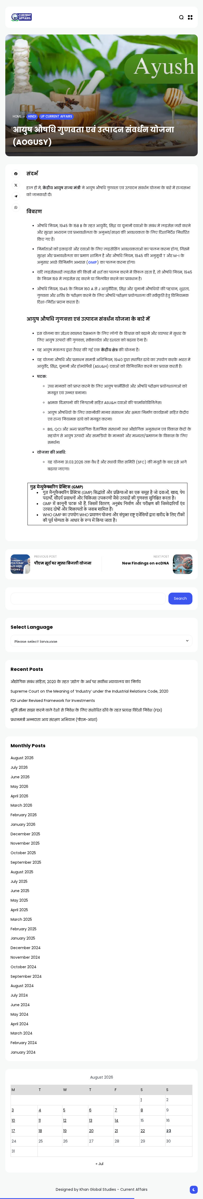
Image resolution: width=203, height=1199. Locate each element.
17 (13, 1130)
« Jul (99, 1163)
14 (116, 1120)
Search (180, 598)
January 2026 (23, 824)
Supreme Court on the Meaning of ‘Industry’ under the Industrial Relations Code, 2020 (89, 691)
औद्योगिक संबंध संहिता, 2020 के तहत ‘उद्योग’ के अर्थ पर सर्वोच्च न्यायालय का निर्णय (76, 681)
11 (40, 1120)
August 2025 (22, 872)
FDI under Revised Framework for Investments (53, 700)
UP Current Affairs (56, 116)
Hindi (32, 116)
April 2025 (19, 910)
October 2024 (23, 967)
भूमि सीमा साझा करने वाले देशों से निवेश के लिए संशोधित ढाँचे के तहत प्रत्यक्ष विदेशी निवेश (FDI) (86, 710)
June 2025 (20, 890)
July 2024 (19, 995)
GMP (92, 262)
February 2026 (24, 815)
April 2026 (19, 796)
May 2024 (20, 1014)
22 (143, 1130)
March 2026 (21, 805)
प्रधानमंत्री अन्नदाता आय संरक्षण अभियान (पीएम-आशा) (54, 719)
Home (17, 116)
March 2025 (21, 919)
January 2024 (23, 1052)
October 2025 (23, 852)
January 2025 (23, 938)
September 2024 (26, 976)
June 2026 (20, 777)
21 (116, 1130)
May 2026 (19, 786)
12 (64, 1120)
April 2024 (20, 1024)
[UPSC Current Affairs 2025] (21, 17)
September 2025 (26, 862)
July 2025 (19, 881)
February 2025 (23, 929)
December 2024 (26, 947)
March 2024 (22, 1033)
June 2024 (20, 1004)
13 (90, 1120)
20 (91, 1130)
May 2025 (19, 900)
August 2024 (22, 985)
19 (65, 1130)
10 (13, 1120)
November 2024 (25, 957)
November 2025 (25, 843)
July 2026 (19, 767)
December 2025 (25, 834)
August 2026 (22, 758)
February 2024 (24, 1042)
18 (40, 1130)
